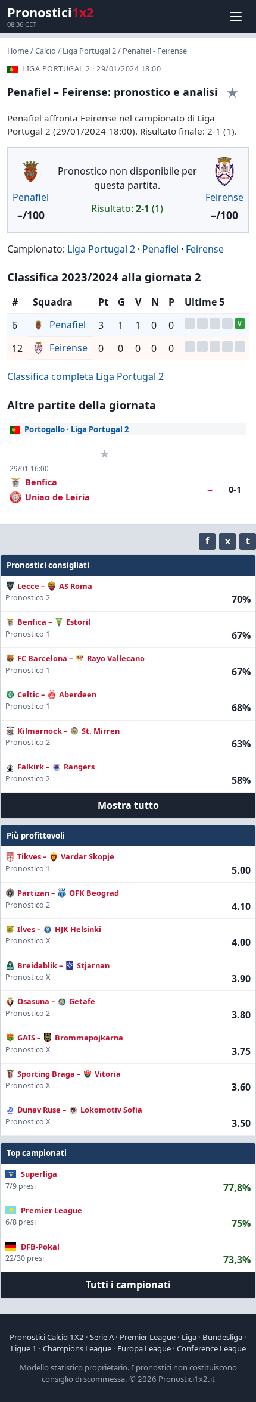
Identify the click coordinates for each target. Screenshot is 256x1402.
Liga (189, 1337)
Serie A (102, 1337)
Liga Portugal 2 (89, 50)
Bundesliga (222, 1337)
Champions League (77, 1348)
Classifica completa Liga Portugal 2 (85, 376)
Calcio (45, 50)
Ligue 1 (24, 1348)
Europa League (144, 1348)
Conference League (211, 1348)
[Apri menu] (236, 17)
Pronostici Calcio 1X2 (47, 1337)
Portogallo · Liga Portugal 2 (76, 429)
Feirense (224, 197)
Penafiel (31, 197)
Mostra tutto (128, 805)
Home (18, 50)
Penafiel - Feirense (155, 50)
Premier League (148, 1337)
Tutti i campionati (128, 1284)
